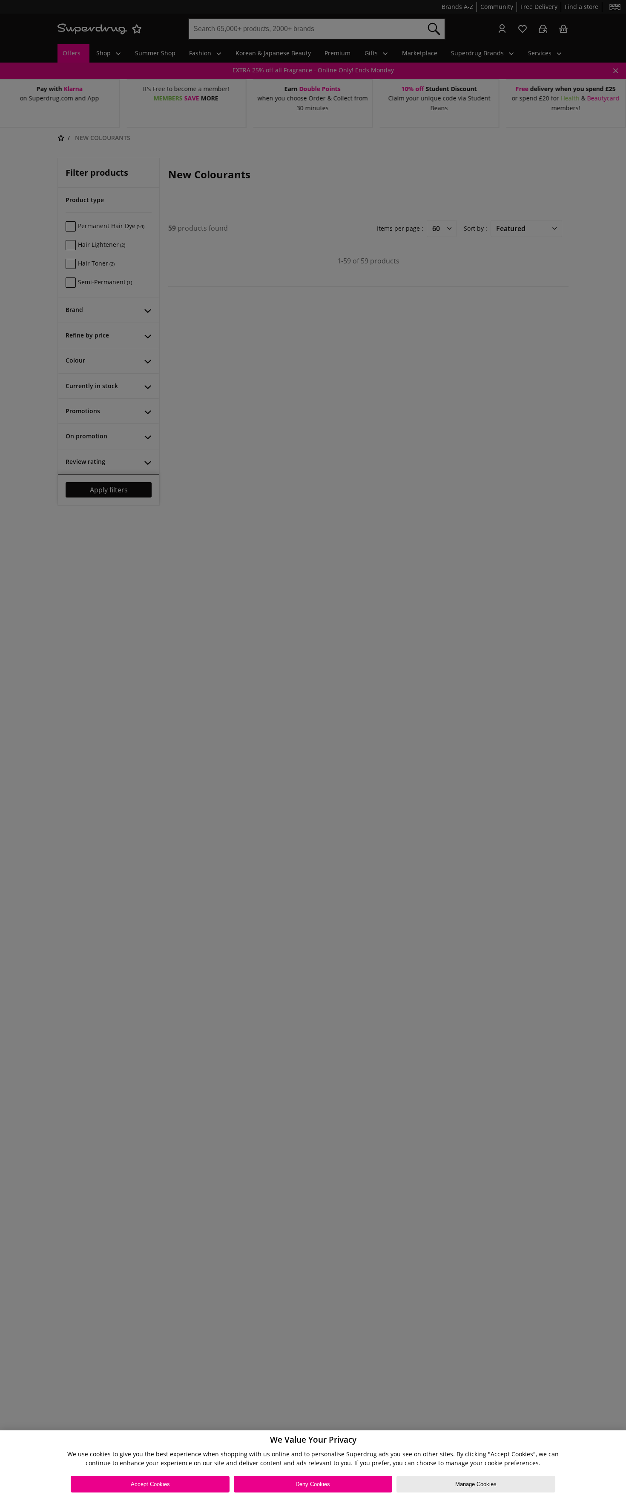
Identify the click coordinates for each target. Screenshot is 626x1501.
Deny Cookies (313, 1484)
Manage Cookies (476, 1484)
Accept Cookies (150, 1484)
